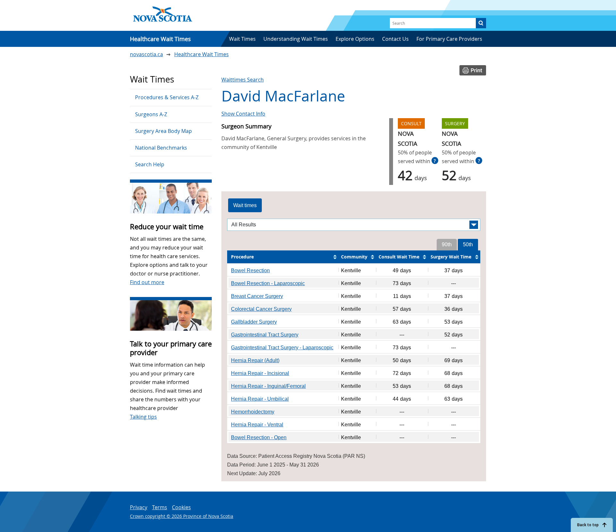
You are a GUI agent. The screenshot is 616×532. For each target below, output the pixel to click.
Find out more (147, 282)
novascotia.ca (146, 54)
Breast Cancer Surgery (257, 296)
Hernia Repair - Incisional (260, 373)
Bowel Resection (250, 270)
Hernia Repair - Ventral (257, 424)
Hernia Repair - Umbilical (260, 399)
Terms (159, 507)
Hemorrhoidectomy (252, 411)
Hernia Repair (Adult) (255, 360)
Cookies (181, 507)
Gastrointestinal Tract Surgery (264, 334)
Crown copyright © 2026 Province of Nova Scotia (181, 516)
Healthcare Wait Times (201, 54)
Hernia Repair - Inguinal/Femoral (268, 386)
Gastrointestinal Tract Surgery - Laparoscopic (282, 347)
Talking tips (143, 416)
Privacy (138, 507)
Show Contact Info (243, 113)
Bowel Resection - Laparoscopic (268, 283)
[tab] (245, 205)
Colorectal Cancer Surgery (261, 309)
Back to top (588, 525)
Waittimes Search (242, 79)
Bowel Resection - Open (259, 437)
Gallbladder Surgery (254, 322)
